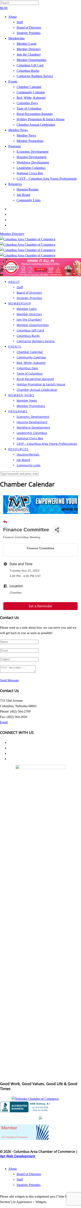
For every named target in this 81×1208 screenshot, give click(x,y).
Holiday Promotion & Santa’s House (41, 119)
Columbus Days (27, 103)
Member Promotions (30, 141)
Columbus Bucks (28, 70)
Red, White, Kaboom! (31, 97)
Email (4, 722)
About (12, 16)
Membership (16, 38)
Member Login (26, 43)
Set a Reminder (41, 606)
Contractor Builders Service (35, 76)
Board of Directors (29, 27)
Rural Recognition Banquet (35, 114)
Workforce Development (33, 162)
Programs (14, 146)
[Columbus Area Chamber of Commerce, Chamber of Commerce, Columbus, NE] (26, 1107)
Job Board (23, 195)
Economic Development (32, 151)
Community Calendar (31, 92)
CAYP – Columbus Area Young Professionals (47, 178)
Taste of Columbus (29, 108)
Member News (18, 130)
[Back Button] (5, 522)
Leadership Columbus (31, 168)
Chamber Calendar (29, 87)
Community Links (28, 200)
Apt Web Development (17, 1156)
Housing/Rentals (27, 189)
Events (12, 81)
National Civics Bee (30, 173)
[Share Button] (56, 529)
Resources (15, 184)
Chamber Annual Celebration (36, 124)
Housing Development (31, 157)
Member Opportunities (31, 60)
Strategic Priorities (28, 33)
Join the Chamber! (29, 54)
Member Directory (29, 49)
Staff (20, 22)
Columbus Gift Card (30, 65)
